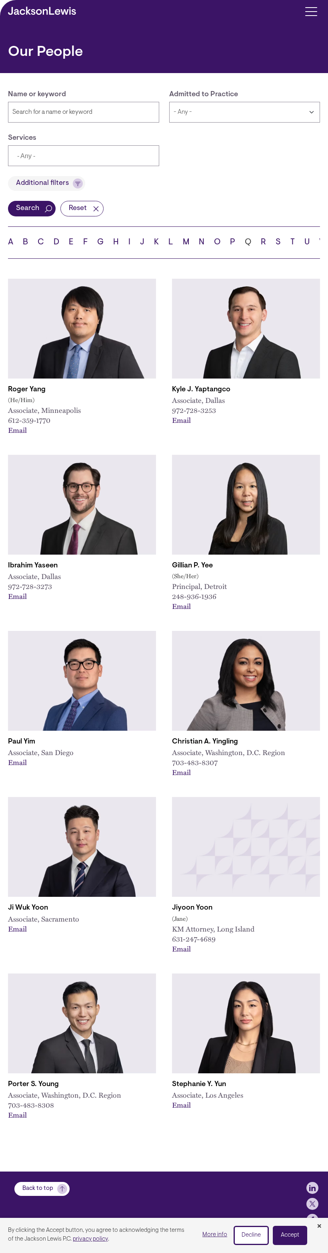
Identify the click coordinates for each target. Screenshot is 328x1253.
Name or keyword (37, 94)
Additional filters (42, 183)
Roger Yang (27, 389)
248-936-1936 (194, 596)
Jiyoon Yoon (192, 908)
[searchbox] (54, 157)
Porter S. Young (33, 1084)
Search (27, 208)
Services (22, 138)
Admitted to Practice (203, 94)
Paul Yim (21, 741)
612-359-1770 (29, 419)
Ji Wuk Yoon (28, 908)
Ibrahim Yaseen (33, 565)
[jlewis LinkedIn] (312, 1188)
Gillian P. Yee (192, 565)
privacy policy (90, 1239)
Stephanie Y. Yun (199, 1084)
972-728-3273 (30, 586)
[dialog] (164, 1235)
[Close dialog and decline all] (319, 1226)
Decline (251, 1235)
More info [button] (214, 1235)
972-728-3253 (194, 409)
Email (17, 429)
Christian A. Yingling (205, 741)
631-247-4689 (194, 938)
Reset (78, 208)
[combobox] (83, 155)
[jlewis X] (312, 1204)
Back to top (37, 1189)
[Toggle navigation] (311, 11)
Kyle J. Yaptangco (201, 389)
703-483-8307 (195, 762)
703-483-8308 (31, 1104)
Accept (290, 1235)
